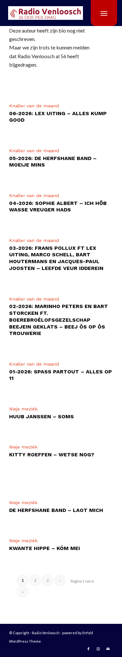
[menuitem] (104, 13)
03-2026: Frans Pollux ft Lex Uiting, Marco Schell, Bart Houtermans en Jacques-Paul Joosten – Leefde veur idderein (56, 258)
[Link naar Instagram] (98, 649)
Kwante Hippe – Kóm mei (44, 548)
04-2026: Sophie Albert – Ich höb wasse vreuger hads (58, 206)
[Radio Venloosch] (53, 13)
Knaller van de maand (34, 105)
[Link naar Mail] (108, 649)
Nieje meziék (23, 408)
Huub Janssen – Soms (41, 416)
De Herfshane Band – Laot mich (56, 510)
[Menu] (104, 13)
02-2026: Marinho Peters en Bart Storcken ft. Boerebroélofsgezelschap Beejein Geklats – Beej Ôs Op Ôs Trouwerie (58, 319)
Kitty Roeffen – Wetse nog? (51, 454)
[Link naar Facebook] (88, 649)
